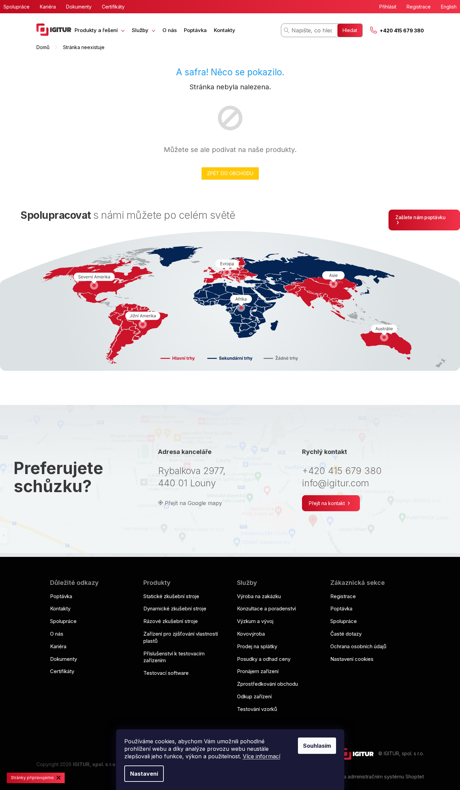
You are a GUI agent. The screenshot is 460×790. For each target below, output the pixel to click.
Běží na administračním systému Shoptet (376, 776)
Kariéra (48, 7)
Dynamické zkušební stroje (174, 608)
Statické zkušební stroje (171, 596)
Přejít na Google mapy (193, 503)
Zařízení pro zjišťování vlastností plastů (180, 637)
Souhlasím (317, 745)
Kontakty (60, 608)
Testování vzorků (257, 709)
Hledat (350, 30)
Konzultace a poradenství (266, 608)
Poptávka (61, 596)
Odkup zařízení (254, 696)
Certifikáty (113, 7)
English (449, 7)
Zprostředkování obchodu (267, 684)
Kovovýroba (251, 634)
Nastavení (144, 773)
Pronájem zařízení (258, 671)
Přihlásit (387, 7)
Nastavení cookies (352, 659)
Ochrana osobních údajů (358, 646)
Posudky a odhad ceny (263, 659)
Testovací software (166, 673)
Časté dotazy (346, 634)
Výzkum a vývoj (255, 621)
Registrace (419, 7)
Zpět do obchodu (230, 173)
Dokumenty (79, 7)
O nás (56, 634)
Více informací (261, 756)
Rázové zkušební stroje (170, 621)
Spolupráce (16, 7)
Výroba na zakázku (259, 596)
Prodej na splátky (257, 646)
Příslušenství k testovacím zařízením (174, 657)
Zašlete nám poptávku (420, 217)
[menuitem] (99, 30)
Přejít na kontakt (327, 503)
